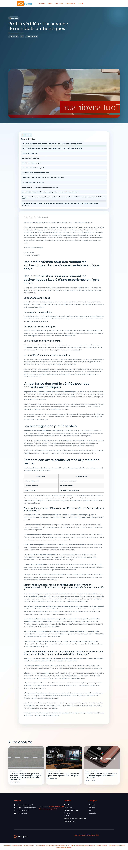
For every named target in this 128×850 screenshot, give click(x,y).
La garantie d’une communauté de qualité (35, 172)
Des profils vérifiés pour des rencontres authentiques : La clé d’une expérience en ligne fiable (52, 143)
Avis (80, 3)
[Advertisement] (64, 53)
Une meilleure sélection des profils (33, 168)
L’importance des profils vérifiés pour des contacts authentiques (43, 177)
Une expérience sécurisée (30, 158)
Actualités (41, 3)
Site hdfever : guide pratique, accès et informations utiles (19, 845)
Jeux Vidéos (59, 3)
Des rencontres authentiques (31, 163)
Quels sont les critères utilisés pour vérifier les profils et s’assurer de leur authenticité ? (50, 192)
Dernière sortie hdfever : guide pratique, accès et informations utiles (89, 845)
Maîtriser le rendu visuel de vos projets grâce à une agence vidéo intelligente (63, 775)
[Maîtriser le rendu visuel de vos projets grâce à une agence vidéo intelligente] (64, 757)
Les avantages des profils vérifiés (33, 182)
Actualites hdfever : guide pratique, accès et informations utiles (52, 845)
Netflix (50, 3)
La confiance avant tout (29, 153)
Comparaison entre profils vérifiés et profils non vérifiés (40, 187)
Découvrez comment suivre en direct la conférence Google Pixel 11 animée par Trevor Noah (101, 776)
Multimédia (69, 3)
